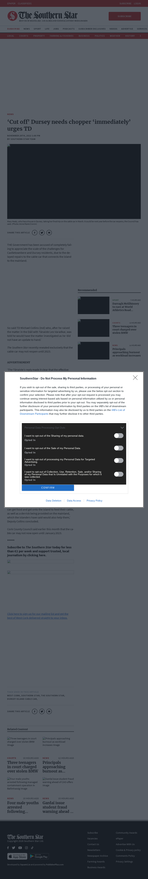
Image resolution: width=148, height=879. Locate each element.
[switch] (118, 435)
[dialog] (74, 439)
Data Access (74, 500)
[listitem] (74, 428)
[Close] (136, 378)
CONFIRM (48, 487)
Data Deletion (53, 500)
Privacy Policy (94, 500)
